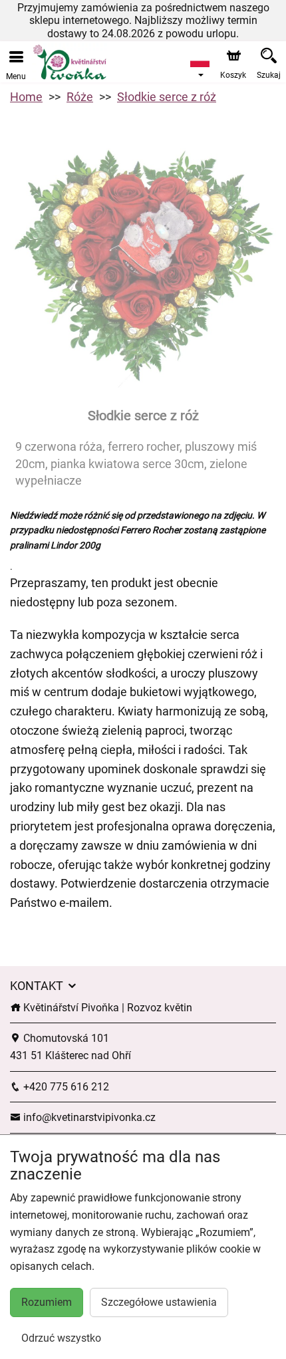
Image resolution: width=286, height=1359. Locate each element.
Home (26, 97)
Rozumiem (46, 1302)
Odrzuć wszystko (61, 1338)
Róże (80, 97)
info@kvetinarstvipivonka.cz (88, 1117)
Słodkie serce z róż (166, 97)
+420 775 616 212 (65, 1086)
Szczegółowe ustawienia (159, 1302)
